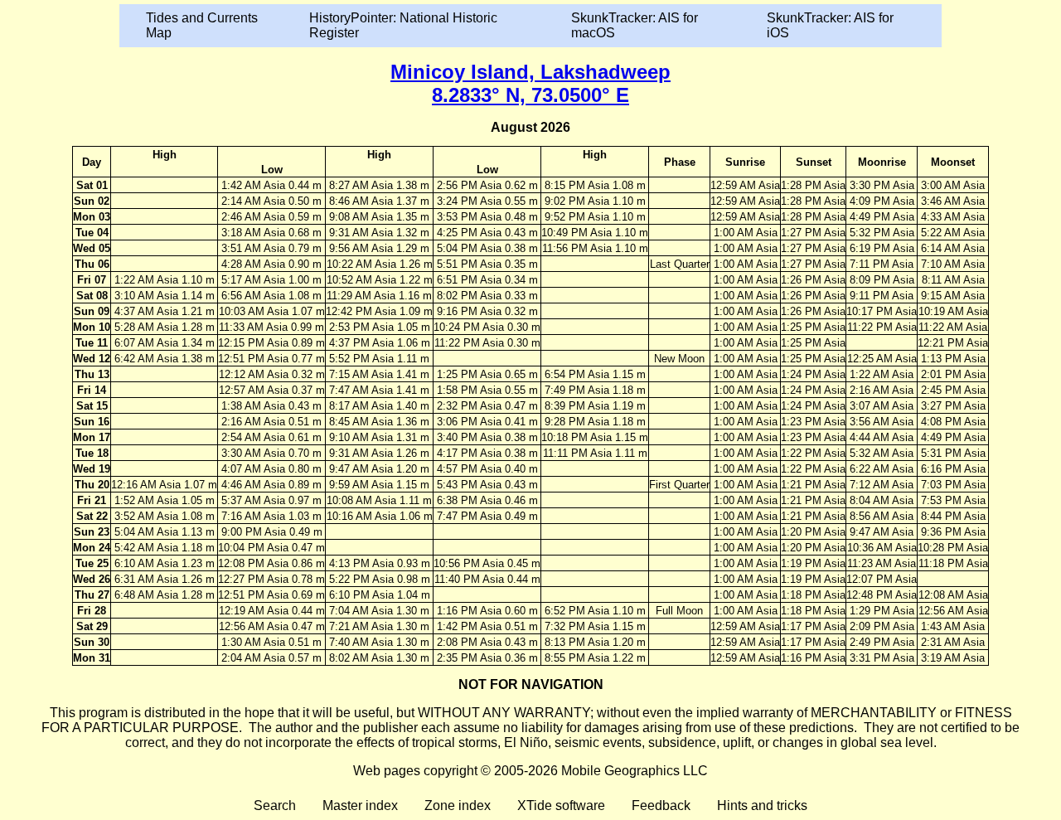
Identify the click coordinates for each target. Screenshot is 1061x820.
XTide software (561, 805)
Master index (360, 805)
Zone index (457, 805)
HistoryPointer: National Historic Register (403, 25)
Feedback (661, 805)
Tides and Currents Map (202, 25)
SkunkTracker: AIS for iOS (830, 25)
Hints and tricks (762, 805)
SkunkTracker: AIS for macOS (634, 25)
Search (275, 805)
